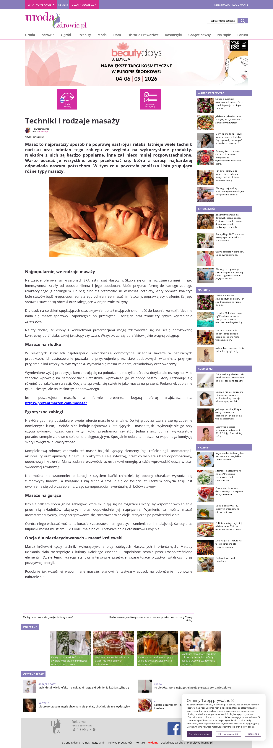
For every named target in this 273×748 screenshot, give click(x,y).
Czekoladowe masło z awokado (225, 560)
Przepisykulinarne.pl (200, 742)
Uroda (30, 35)
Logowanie (240, 4)
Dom (117, 35)
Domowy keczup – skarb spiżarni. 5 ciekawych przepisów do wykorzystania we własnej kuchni (228, 157)
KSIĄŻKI (63, 4)
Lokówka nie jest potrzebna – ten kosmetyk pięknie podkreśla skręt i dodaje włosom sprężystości (229, 396)
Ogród (66, 35)
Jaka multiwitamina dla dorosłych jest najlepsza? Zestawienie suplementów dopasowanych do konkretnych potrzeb (228, 221)
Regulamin (98, 742)
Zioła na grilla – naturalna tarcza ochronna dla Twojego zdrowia (228, 543)
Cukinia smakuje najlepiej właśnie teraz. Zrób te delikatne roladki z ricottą (228, 526)
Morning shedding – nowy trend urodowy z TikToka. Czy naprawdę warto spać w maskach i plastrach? (228, 138)
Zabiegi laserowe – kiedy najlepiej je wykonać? (48, 617)
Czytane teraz (33, 674)
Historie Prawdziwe (143, 35)
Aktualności (207, 209)
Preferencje (253, 733)
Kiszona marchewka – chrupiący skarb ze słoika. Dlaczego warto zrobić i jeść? (155, 661)
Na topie (224, 35)
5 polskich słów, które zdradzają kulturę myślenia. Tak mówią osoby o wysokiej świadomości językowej (198, 659)
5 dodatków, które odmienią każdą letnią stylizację (229, 350)
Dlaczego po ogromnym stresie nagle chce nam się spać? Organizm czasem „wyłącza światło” (229, 274)
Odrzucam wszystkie (228, 734)
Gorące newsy (199, 35)
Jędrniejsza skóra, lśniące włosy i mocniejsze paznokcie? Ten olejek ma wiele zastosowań (228, 414)
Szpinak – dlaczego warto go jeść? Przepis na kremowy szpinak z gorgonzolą (228, 475)
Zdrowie (47, 35)
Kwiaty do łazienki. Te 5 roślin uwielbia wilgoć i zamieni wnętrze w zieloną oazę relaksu (69, 661)
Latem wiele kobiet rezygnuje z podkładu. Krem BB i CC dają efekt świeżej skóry (229, 431)
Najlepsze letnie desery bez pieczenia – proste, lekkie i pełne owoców (229, 456)
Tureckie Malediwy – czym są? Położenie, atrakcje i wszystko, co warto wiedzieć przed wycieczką (228, 318)
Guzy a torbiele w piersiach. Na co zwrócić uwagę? (229, 253)
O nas (86, 742)
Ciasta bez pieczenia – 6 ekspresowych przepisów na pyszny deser (229, 491)
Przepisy (84, 35)
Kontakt (140, 742)
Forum (242, 35)
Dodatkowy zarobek (173, 742)
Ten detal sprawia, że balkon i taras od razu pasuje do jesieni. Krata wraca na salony (227, 175)
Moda (102, 35)
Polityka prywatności (120, 742)
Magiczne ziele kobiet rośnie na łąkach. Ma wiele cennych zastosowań (112, 661)
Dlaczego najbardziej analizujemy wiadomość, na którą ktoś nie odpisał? (229, 191)
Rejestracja (222, 4)
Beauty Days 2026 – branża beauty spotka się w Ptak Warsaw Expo (229, 237)
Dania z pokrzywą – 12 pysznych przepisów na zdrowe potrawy (227, 509)
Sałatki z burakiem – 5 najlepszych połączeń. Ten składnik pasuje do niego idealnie (229, 103)
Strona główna (71, 742)
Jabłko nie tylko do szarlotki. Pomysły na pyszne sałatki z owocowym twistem (229, 119)
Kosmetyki (173, 35)
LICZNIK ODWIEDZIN (84, 4)
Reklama (152, 742)
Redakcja (43, 131)
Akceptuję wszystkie (199, 734)
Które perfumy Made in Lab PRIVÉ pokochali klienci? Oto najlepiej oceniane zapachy (229, 377)
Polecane (30, 627)
